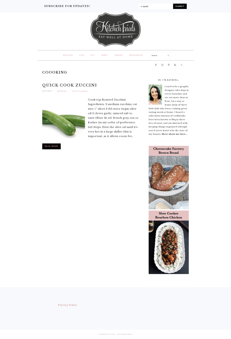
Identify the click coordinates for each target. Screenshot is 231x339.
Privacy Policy (67, 305)
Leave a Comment (80, 91)
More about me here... (175, 134)
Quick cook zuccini (69, 85)
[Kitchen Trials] (116, 47)
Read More (51, 146)
